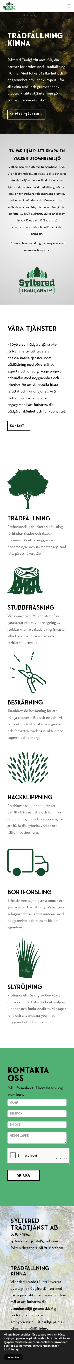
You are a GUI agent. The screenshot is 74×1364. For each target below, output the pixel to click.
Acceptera (13, 1357)
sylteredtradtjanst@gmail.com (34, 1241)
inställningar (12, 1349)
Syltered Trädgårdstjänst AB (34, 344)
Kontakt (17, 426)
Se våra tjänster (24, 114)
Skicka (23, 1175)
